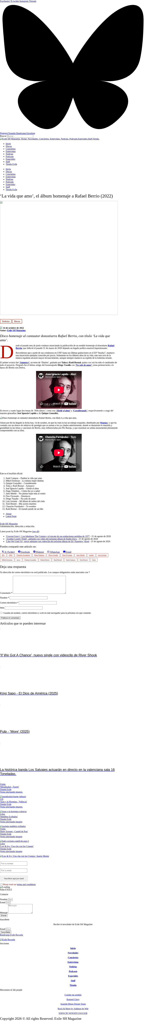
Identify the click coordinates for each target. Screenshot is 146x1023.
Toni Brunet (84, 560)
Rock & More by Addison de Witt (73, 1008)
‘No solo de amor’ (83, 365)
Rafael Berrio (44, 560)
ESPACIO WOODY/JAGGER (73, 1013)
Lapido (91, 555)
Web (2, 608)
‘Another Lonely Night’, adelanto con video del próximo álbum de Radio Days (41, 539)
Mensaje (4, 912)
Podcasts (10, 156)
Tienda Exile (11, 164)
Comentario (6, 593)
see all (35, 531)
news (18, 560)
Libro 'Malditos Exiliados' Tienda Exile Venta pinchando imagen (11, 818)
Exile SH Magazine (16, 330)
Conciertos (10, 149)
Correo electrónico (9, 602)
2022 (10, 555)
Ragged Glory (73, 999)
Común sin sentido (73, 995)
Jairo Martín (80, 555)
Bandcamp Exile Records (11, 935)
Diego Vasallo (53, 555)
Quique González (30, 560)
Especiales (10, 159)
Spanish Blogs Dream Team (73, 1004)
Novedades (73, 953)
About (8, 514)
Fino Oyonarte (67, 555)
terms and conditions (26, 884)
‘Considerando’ (80, 410)
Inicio (8, 143)
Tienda (73, 985)
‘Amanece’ (24, 362)
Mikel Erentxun (7, 560)
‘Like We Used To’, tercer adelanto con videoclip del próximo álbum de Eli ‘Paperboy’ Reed (47, 541)
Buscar (3, 136)
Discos (9, 146)
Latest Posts (11, 516)
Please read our (19, 884)
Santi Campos (70, 560)
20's (3, 555)
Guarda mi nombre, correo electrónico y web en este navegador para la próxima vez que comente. (47, 613)
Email (3, 902)
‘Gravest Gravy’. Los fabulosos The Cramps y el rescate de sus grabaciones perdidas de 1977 (48, 536)
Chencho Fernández (23, 555)
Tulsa (94, 560)
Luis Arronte (102, 555)
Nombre (4, 597)
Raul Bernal (58, 560)
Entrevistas (11, 151)
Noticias (9, 154)
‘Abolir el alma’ (63, 410)
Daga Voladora (39, 555)
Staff (8, 161)
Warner (104, 423)
